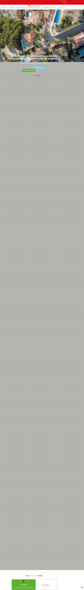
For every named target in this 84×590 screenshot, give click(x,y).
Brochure (37, 7)
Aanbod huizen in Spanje (28, 70)
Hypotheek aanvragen (22, 7)
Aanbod (2, 7)
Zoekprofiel (12, 7)
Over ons (61, 7)
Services (53, 7)
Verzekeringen (46, 7)
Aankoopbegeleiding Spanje (39, 67)
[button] (34, 75)
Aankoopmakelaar (30, 7)
